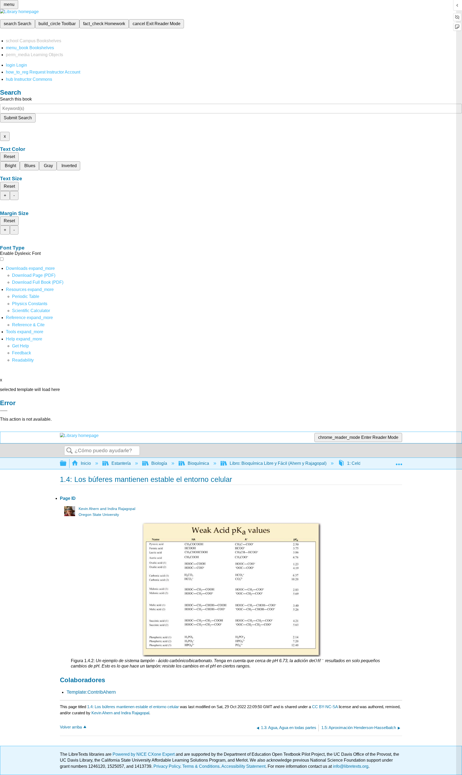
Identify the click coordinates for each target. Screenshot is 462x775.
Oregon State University (99, 515)
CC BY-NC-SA (325, 706)
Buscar (69, 450)
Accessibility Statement (243, 766)
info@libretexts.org (350, 766)
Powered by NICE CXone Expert (144, 754)
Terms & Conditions (201, 766)
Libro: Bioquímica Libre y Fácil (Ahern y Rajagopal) (278, 463)
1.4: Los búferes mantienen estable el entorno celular (133, 706)
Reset (9, 156)
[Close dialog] (3, 410)
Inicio (86, 463)
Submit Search (18, 118)
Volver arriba (71, 727)
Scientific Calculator (31, 310)
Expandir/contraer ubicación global (399, 462)
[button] (21, 353)
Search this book (16, 99)
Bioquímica (198, 463)
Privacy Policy (166, 766)
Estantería (121, 463)
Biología (159, 463)
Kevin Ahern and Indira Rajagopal (107, 509)
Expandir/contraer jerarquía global (66, 463)
